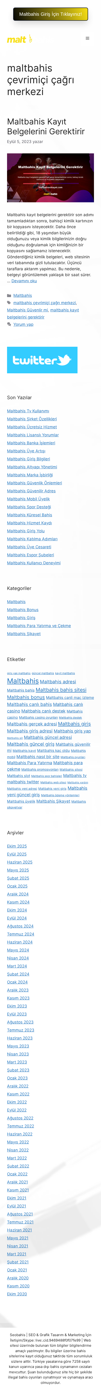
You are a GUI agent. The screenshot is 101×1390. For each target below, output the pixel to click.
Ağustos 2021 (20, 1214)
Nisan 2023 (18, 1054)
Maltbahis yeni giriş (52, 788)
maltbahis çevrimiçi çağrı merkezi (44, 302)
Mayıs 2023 (18, 1046)
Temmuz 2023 (20, 1030)
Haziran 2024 (20, 942)
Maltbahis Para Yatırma (29, 762)
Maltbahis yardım (77, 782)
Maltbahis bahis (21, 690)
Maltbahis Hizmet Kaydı (29, 523)
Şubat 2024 (18, 974)
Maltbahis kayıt (24, 751)
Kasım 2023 (18, 998)
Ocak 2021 (17, 1270)
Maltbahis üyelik (21, 801)
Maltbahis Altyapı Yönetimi (32, 467)
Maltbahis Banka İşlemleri (31, 443)
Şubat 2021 (18, 1262)
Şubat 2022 (18, 1166)
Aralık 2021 (17, 1182)
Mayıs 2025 (18, 870)
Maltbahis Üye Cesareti (29, 547)
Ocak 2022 (17, 1174)
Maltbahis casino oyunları (38, 717)
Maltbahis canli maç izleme (70, 697)
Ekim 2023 (17, 1006)
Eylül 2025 (17, 854)
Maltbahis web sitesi (53, 782)
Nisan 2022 (18, 1150)
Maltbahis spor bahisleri (46, 776)
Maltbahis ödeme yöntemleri (60, 795)
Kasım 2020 (18, 1286)
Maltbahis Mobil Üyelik (28, 499)
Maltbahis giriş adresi (30, 731)
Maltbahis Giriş (21, 617)
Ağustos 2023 (20, 1022)
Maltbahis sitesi (71, 769)
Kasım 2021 (18, 1190)
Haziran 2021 (19, 1230)
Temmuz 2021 (20, 1222)
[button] (50, 14)
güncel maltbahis (43, 673)
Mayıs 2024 (18, 950)
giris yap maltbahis (19, 673)
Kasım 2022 (18, 1094)
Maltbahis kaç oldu (53, 750)
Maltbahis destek (70, 717)
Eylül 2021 (16, 1206)
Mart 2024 (17, 966)
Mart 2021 (16, 1254)
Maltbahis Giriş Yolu (26, 531)
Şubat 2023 (18, 1070)
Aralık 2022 (17, 1086)
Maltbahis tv (75, 775)
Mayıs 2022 (18, 1142)
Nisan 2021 (17, 1246)
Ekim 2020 (17, 1294)
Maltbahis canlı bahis (29, 704)
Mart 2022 (17, 1158)
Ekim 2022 (17, 1102)
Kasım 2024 (18, 902)
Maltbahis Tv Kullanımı (28, 411)
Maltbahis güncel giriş (30, 744)
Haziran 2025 (19, 862)
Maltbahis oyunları (73, 757)
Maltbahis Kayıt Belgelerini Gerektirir (46, 126)
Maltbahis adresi (58, 682)
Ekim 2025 (17, 846)
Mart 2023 (17, 1062)
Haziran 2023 (20, 1038)
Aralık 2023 (18, 990)
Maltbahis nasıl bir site (37, 756)
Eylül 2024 (17, 918)
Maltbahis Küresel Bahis (29, 515)
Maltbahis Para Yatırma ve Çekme (39, 625)
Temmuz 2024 (20, 934)
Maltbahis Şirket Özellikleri (32, 419)
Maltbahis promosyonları (39, 769)
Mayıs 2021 (17, 1238)
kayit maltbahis (65, 673)
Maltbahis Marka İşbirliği (30, 475)
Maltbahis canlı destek (43, 711)
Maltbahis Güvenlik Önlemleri (34, 483)
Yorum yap (23, 324)
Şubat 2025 (18, 878)
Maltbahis (22, 295)
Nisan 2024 (18, 958)
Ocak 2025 (17, 886)
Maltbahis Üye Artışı (26, 451)
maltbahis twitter (23, 781)
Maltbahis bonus (26, 697)
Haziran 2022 (19, 1134)
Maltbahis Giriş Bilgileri (28, 459)
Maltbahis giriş (74, 724)
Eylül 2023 (17, 1014)
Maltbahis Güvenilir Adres (31, 491)
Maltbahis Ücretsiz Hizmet (32, 427)
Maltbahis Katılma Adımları (32, 539)
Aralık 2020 (18, 1278)
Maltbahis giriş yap (72, 731)
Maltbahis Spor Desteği (29, 507)
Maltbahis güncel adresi (48, 737)
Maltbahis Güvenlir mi (27, 310)
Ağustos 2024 (20, 926)
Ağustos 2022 (20, 1118)
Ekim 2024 (17, 910)
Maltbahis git (15, 738)
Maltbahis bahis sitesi (61, 690)
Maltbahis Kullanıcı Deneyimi (34, 563)
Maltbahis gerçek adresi (32, 724)
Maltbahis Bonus (23, 609)
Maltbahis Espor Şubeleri (30, 555)
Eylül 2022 (17, 1110)
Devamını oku (24, 281)
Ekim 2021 (16, 1198)
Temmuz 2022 (20, 1126)
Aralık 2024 (18, 894)
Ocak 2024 (17, 982)
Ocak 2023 (17, 1078)
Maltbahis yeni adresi (22, 788)
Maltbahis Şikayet (24, 633)
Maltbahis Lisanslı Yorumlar (33, 435)
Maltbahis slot (18, 775)
